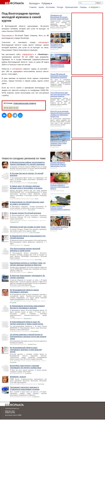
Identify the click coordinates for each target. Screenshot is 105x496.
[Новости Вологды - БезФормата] (12, 2)
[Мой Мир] (20, 115)
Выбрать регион (10, 412)
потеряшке (17, 69)
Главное (33, 7)
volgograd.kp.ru (28, 54)
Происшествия (71, 7)
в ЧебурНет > (94, 7)
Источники (50, 7)
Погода (60, 7)
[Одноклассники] (9, 115)
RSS (20, 415)
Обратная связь (10, 411)
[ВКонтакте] (4, 115)
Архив (41, 7)
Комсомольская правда (25, 103)
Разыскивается (8, 36)
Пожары (83, 7)
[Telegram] (14, 115)
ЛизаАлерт (43, 42)
